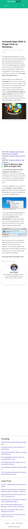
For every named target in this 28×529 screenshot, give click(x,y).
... (14, 280)
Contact (13, 523)
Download (7, 261)
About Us (7, 523)
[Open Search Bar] (23, 5)
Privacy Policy (19, 523)
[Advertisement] (14, 26)
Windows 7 (13, 261)
